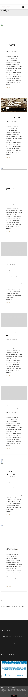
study (4, 609)
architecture (6, 603)
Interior (14, 606)
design (22, 603)
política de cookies (16, 693)
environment (6, 606)
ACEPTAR (14, 695)
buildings (15, 603)
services (21, 606)
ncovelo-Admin (10, 50)
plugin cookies (24, 694)
